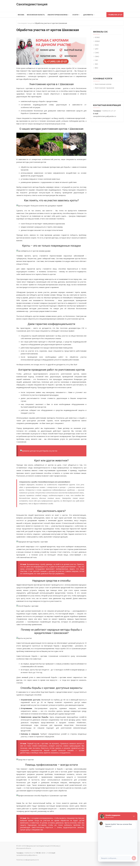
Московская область (36, 15)
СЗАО (97, 52)
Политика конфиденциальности (27, 860)
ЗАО (96, 64)
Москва (21, 15)
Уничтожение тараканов (104, 88)
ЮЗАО (97, 37)
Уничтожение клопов (103, 84)
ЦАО (96, 49)
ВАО (96, 68)
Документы (88, 15)
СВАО (97, 56)
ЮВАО (97, 41)
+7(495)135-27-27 (109, 111)
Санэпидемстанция (31, 4)
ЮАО (97, 45)
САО (96, 60)
